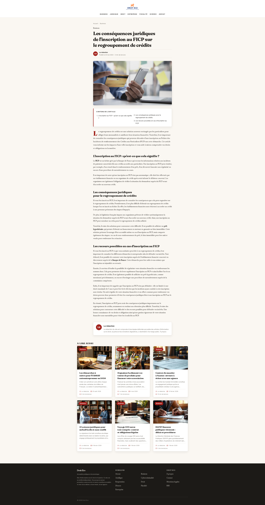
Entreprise (132, 14)
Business (104, 14)
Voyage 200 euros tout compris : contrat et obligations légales (128, 430)
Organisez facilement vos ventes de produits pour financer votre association (130, 376)
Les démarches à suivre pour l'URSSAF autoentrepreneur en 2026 (92, 376)
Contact (170, 478)
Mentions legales (173, 482)
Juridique (114, 14)
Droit (123, 14)
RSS (168, 486)
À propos (163, 332)
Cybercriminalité (147, 478)
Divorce (153, 14)
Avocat (162, 14)
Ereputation (120, 482)
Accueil (95, 23)
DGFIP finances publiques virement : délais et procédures (165, 430)
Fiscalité (143, 14)
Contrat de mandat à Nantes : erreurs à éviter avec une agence (166, 376)
